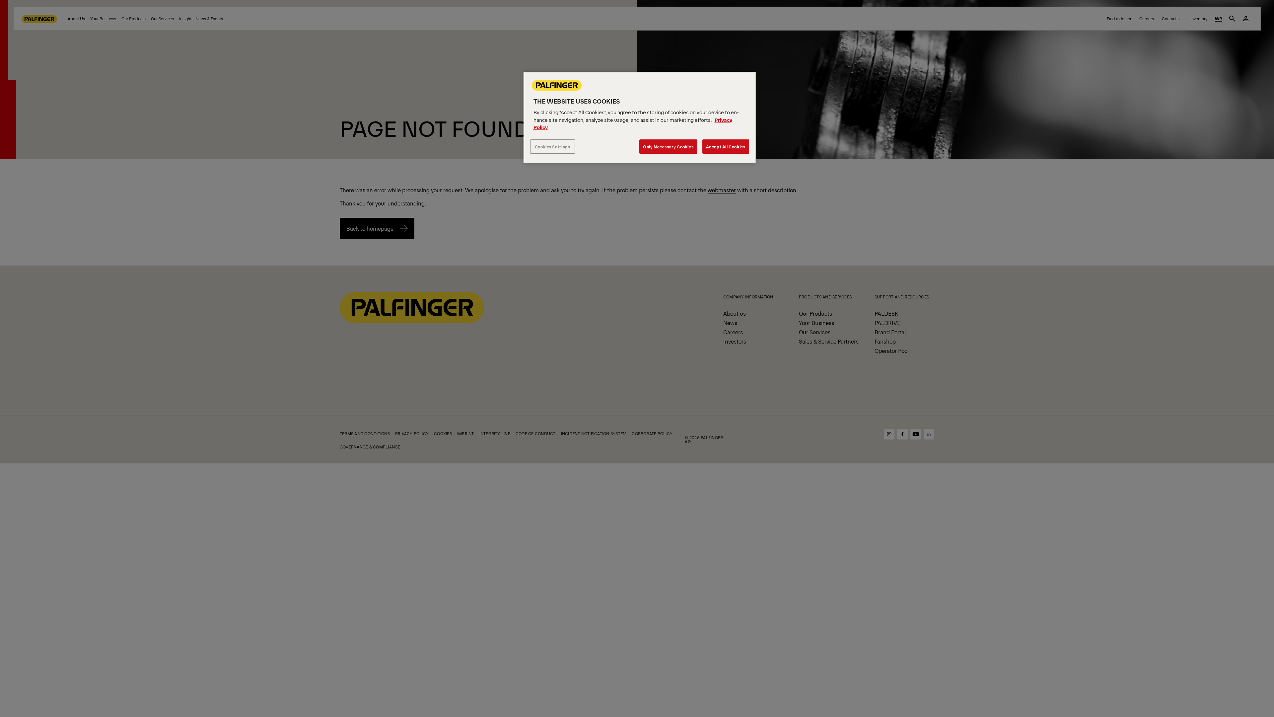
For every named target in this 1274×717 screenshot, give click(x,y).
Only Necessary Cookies (668, 146)
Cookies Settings (552, 146)
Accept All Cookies (725, 146)
